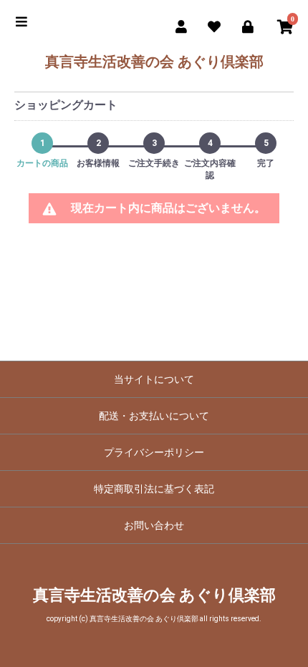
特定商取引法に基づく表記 (154, 489)
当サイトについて (154, 379)
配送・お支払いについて (154, 416)
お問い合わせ (154, 525)
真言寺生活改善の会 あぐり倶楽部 (154, 61)
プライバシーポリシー (154, 452)
